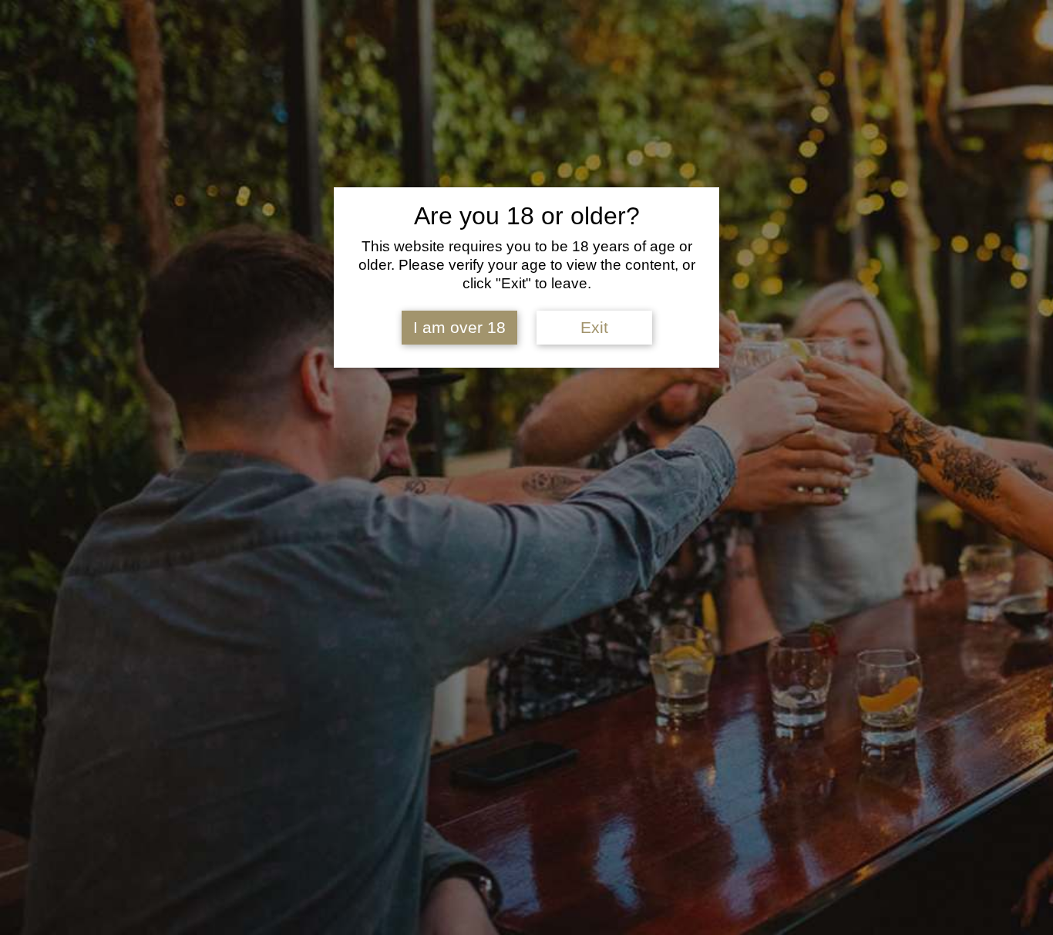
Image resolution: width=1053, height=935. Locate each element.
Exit (594, 327)
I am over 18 (459, 327)
